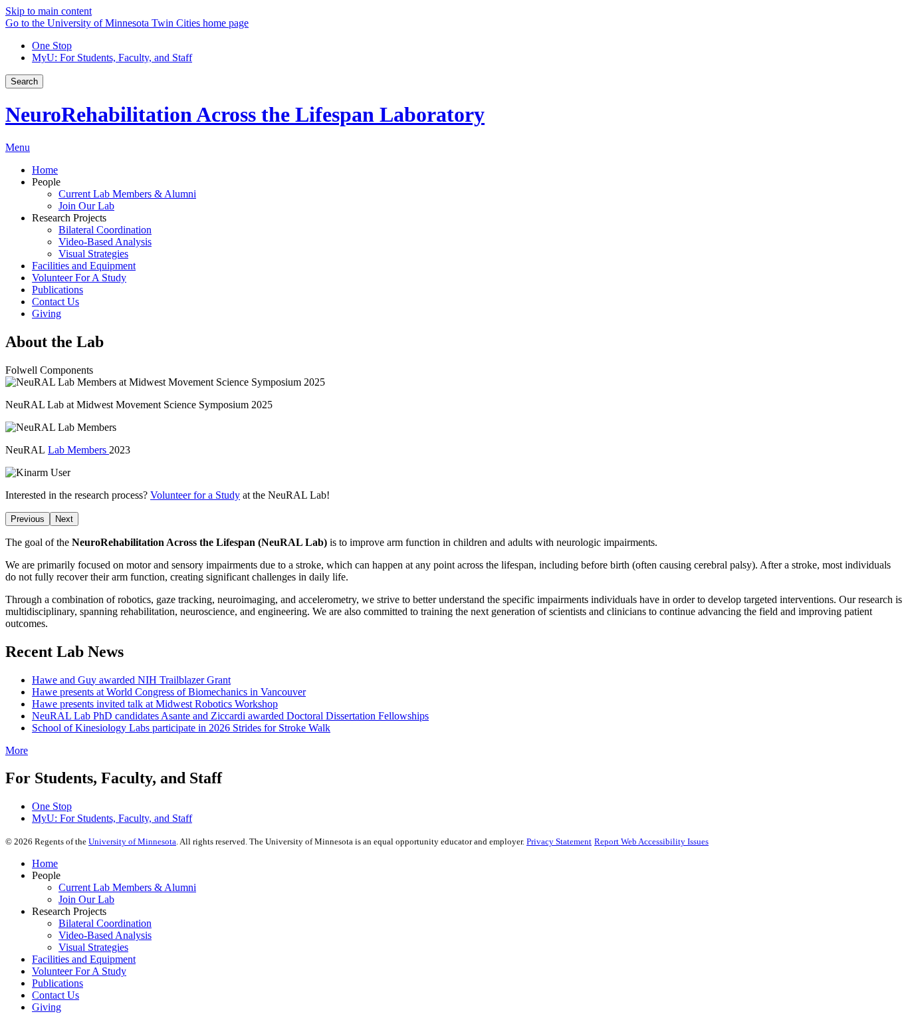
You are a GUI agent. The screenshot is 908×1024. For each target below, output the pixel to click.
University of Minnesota (132, 841)
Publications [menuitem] (57, 289)
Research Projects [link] (69, 217)
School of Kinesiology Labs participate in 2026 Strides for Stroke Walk (181, 727)
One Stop (52, 45)
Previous (28, 519)
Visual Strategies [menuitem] (93, 253)
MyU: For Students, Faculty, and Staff (112, 57)
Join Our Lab (86, 899)
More (16, 750)
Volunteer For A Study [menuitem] (79, 277)
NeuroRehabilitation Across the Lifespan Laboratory (245, 114)
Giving (46, 1007)
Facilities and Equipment (84, 959)
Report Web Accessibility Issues (651, 841)
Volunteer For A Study (79, 971)
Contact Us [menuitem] (55, 301)
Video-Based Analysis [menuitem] (105, 241)
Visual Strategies (93, 947)
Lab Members (78, 449)
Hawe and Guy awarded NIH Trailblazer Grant (131, 680)
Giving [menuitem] (46, 313)
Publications (57, 983)
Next (64, 519)
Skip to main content (48, 11)
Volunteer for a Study (195, 495)
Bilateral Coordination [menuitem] (105, 229)
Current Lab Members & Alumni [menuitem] (127, 193)
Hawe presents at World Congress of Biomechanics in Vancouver (169, 692)
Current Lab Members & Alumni (127, 887)
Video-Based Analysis (105, 935)
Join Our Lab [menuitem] (86, 205)
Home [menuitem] (45, 170)
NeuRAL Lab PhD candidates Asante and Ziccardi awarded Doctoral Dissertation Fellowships (230, 715)
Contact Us (55, 995)
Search (24, 81)
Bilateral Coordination (105, 923)
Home (45, 863)
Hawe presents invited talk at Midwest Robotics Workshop (155, 703)
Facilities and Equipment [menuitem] (84, 265)
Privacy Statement (559, 841)
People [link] (46, 182)
